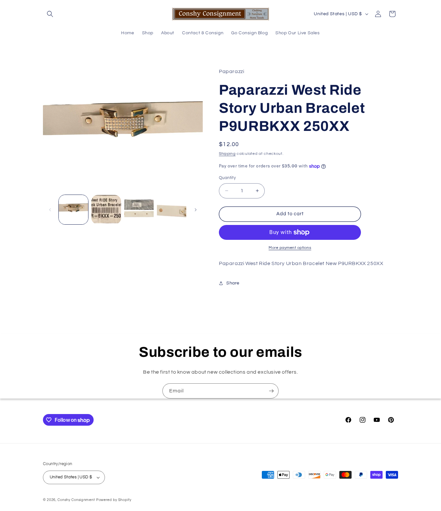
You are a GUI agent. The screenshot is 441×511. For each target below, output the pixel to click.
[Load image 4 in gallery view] (171, 209)
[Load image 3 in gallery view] (139, 209)
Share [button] (233, 283)
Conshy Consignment (76, 500)
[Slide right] (196, 210)
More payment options (290, 248)
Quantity (227, 178)
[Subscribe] (271, 391)
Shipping (227, 154)
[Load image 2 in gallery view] (106, 209)
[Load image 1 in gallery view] (73, 209)
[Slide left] (50, 210)
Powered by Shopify (113, 500)
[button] (50, 14)
